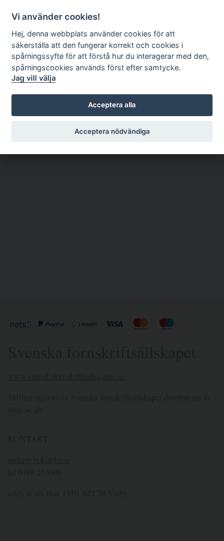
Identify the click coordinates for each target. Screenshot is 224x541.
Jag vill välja (33, 77)
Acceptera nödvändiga (112, 131)
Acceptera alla (112, 104)
